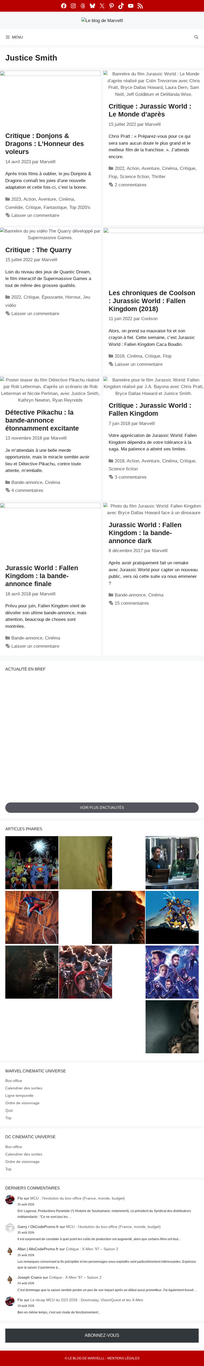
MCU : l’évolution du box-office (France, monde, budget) (77, 1198)
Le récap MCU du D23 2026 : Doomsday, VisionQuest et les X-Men (86, 1300)
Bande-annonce (26, 482)
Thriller (158, 176)
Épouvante (52, 297)
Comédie (14, 207)
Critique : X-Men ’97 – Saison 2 (92, 1249)
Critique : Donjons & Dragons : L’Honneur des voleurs (44, 143)
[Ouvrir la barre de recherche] (196, 37)
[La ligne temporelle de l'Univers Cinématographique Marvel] (172, 973)
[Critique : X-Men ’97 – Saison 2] (172, 918)
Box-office (13, 1081)
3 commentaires (131, 477)
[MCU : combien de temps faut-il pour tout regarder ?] (172, 863)
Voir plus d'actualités (102, 808)
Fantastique (55, 207)
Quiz (9, 1110)
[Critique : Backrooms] (85, 863)
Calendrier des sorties (23, 1088)
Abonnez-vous (102, 1335)
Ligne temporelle (19, 1095)
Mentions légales (123, 1358)
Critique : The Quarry (38, 250)
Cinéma (66, 199)
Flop (113, 176)
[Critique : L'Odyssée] (118, 918)
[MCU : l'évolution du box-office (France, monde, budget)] (31, 918)
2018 (119, 356)
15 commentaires (132, 603)
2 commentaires (131, 184)
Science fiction (134, 176)
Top (8, 1118)
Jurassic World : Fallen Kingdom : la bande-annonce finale (41, 575)
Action (29, 199)
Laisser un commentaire (35, 215)
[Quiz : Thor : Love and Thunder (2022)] (85, 973)
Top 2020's (79, 207)
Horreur (72, 297)
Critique (33, 207)
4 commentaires (27, 490)
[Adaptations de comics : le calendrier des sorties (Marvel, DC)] (31, 863)
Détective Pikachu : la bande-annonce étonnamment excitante (42, 420)
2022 (119, 168)
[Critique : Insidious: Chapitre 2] (172, 1027)
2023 (16, 199)
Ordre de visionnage (22, 1103)
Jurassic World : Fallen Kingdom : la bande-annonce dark (145, 532)
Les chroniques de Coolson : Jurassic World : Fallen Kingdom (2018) (152, 300)
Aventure (47, 199)
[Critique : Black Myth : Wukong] (31, 973)
